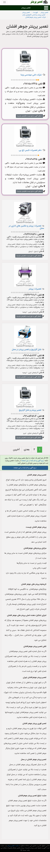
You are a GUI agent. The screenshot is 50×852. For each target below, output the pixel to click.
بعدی (26, 449)
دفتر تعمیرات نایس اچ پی (30, 150)
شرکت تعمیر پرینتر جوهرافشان (35, 17)
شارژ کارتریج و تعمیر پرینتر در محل (26, 349)
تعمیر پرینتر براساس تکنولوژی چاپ (34, 14)
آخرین (16, 449)
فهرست (35, 12)
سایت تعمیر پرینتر (13, 845)
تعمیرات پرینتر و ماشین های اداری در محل (26, 227)
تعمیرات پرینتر (35, 289)
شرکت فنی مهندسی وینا (31, 75)
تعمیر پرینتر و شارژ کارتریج (30, 410)
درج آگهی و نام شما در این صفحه (32, 460)
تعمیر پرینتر (25, 7)
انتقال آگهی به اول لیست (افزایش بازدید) (29, 116)
